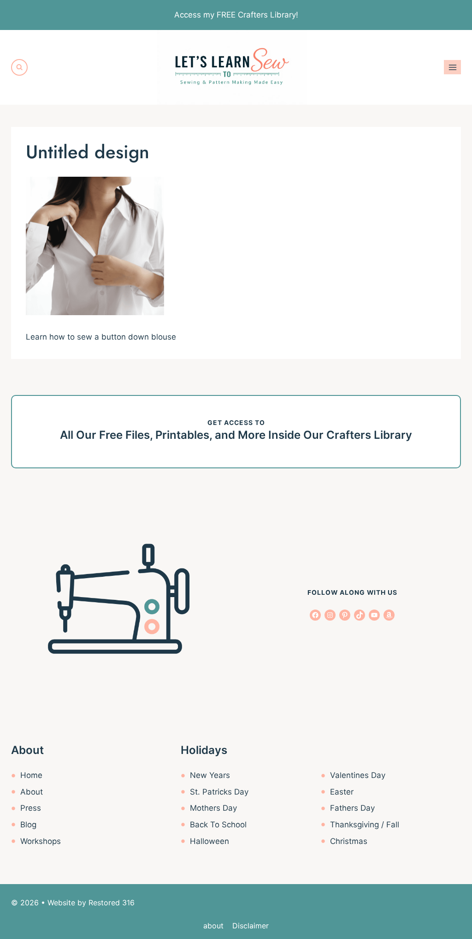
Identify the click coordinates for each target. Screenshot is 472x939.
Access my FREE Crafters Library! (236, 14)
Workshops (40, 841)
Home (31, 775)
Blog (28, 824)
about (213, 925)
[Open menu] (452, 67)
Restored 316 (111, 902)
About (31, 791)
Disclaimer (250, 925)
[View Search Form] (19, 67)
